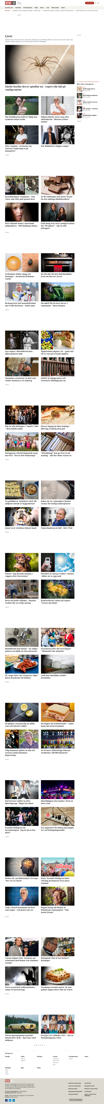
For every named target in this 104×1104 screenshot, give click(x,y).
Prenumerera (89, 3)
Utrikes (7, 1074)
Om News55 (88, 1083)
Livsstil (55, 1056)
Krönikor (39, 1056)
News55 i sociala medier (91, 1088)
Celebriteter (56, 1058)
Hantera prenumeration (74, 1083)
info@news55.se (14, 1097)
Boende (71, 1058)
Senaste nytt (9, 7)
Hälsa (36, 7)
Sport (54, 1064)
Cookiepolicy (88, 1091)
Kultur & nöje (56, 1060)
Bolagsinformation (90, 1086)
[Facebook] (6, 1100)
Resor (42, 7)
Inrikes (6, 1070)
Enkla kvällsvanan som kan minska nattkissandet (65, 10)
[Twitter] (10, 1100)
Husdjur (7, 1056)
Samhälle (18, 7)
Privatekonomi (27, 7)
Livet (47, 7)
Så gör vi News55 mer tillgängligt (90, 1095)
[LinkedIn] (13, 1100)
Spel (22, 1068)
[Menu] (98, 3)
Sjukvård (23, 1058)
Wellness (23, 1060)
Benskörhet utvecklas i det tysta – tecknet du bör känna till (35, 10)
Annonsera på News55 (74, 1086)
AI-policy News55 (73, 1094)
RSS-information (72, 1088)
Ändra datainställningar (76, 1100)
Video (63, 7)
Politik (6, 1072)
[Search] (96, 3)
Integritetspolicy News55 (75, 1091)
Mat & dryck (55, 7)
